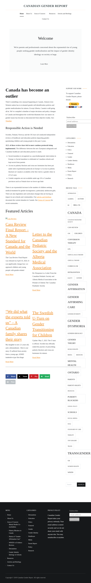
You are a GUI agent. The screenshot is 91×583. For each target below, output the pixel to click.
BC (68, 205)
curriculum (73, 266)
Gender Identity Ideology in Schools (15, 553)
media (70, 355)
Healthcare (71, 164)
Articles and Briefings (64, 13)
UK (69, 460)
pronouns (71, 391)
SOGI (69, 424)
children (78, 233)
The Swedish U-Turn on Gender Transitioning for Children (43, 324)
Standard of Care (74, 429)
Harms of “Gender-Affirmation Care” (15, 538)
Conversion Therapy (74, 241)
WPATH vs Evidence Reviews (15, 544)
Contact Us (45, 19)
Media (69, 168)
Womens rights (73, 466)
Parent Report (72, 171)
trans (70, 446)
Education (71, 146)
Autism (81, 199)
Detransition (71, 142)
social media (72, 418)
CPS (69, 249)
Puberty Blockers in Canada (15, 532)
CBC (69, 233)
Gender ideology (75, 333)
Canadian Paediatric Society (75, 221)
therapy (71, 435)
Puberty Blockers (73, 399)
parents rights (74, 385)
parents (71, 379)
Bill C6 (76, 205)
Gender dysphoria (76, 323)
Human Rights (73, 349)
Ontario (73, 372)
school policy (72, 406)
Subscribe (70, 117)
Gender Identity (72, 160)
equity (70, 278)
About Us (29, 13)
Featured (70, 153)
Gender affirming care (75, 302)
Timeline (9, 121)
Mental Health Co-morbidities (15, 526)
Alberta (71, 199)
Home (22, 13)
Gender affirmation (76, 287)
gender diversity (74, 314)
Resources (52, 13)
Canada (74, 213)
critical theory (73, 260)
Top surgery (72, 440)
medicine (79, 355)
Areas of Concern (39, 13)
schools (72, 412)
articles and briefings (44, 197)
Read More (9, 274)
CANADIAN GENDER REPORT (45, 6)
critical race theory (75, 255)
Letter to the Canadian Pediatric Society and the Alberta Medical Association (44, 251)
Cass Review (73, 227)
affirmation (72, 193)
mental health (72, 363)
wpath (70, 472)
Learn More (44, 64)
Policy (70, 175)
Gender (70, 157)
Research (70, 178)
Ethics (69, 150)
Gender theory (72, 341)
